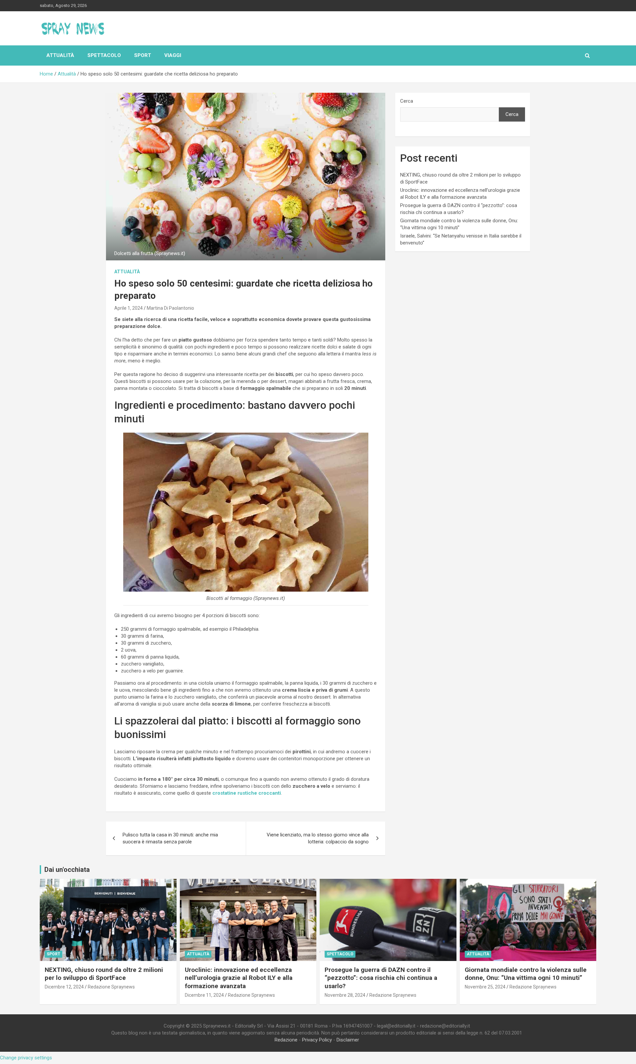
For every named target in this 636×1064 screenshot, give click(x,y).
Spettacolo (104, 55)
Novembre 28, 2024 (345, 995)
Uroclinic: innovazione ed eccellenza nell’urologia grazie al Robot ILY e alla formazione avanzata (238, 978)
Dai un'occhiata (67, 870)
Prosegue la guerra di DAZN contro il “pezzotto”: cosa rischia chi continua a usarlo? (381, 978)
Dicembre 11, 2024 (204, 995)
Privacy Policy (317, 1040)
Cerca (406, 101)
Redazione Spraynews (111, 986)
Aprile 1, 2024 (128, 308)
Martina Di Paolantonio (170, 308)
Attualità (60, 55)
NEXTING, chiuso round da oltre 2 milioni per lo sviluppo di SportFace (104, 974)
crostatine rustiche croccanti (246, 793)
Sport (142, 55)
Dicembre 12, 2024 (64, 986)
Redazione (286, 1040)
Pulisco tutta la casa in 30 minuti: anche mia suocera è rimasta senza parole (170, 838)
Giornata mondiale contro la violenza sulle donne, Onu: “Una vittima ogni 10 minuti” (526, 974)
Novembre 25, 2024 (485, 986)
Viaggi (172, 55)
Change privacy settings (26, 1058)
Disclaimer (348, 1040)
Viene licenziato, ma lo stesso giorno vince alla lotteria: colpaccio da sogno (318, 838)
